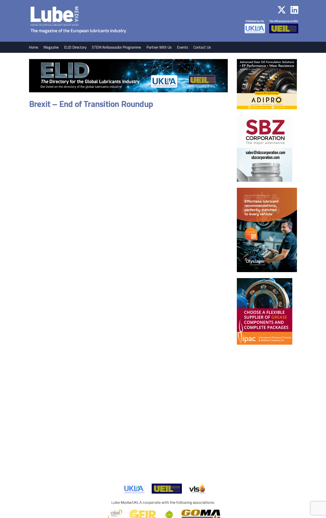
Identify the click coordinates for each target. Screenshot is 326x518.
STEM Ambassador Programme (116, 47)
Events (182, 47)
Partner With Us (159, 47)
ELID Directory (75, 47)
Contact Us (202, 47)
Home (33, 47)
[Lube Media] (78, 39)
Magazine (51, 47)
